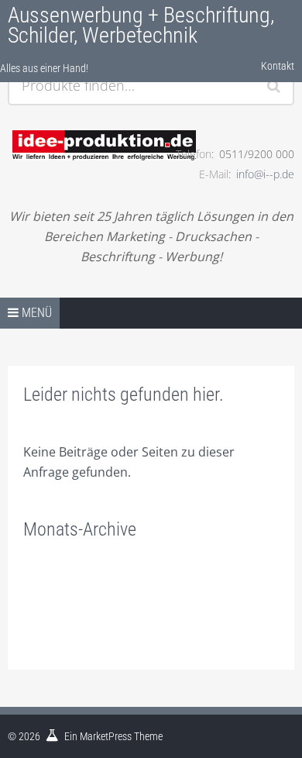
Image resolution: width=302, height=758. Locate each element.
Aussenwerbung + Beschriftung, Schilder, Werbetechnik (141, 25)
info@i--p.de (265, 174)
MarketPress (106, 736)
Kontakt (277, 66)
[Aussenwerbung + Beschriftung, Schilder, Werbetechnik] (82, 125)
